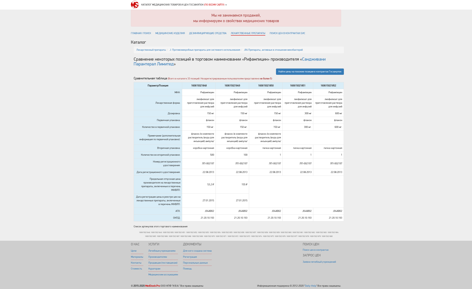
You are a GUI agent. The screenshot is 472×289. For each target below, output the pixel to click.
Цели (133, 250)
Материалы (137, 256)
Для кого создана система (197, 250)
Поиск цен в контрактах (316, 249)
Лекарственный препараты (151, 49)
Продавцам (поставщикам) (162, 262)
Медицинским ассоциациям (163, 274)
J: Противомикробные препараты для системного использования (205, 49)
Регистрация (190, 256)
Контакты (136, 262)
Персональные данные (195, 262)
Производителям (157, 256)
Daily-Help (310, 285)
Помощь (187, 268)
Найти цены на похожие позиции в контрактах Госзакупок (309, 71)
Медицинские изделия (170, 33)
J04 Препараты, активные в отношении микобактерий (273, 49)
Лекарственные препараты (248, 33)
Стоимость (136, 268)
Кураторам (154, 268)
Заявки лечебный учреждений (319, 261)
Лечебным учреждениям (161, 250)
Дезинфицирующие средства (207, 33)
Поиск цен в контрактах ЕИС (287, 33)
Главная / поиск (141, 33)
